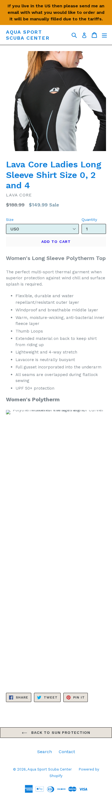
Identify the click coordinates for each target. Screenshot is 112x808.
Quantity (89, 219)
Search (44, 751)
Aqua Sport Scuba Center (28, 35)
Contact (67, 751)
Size (10, 219)
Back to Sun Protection (60, 732)
